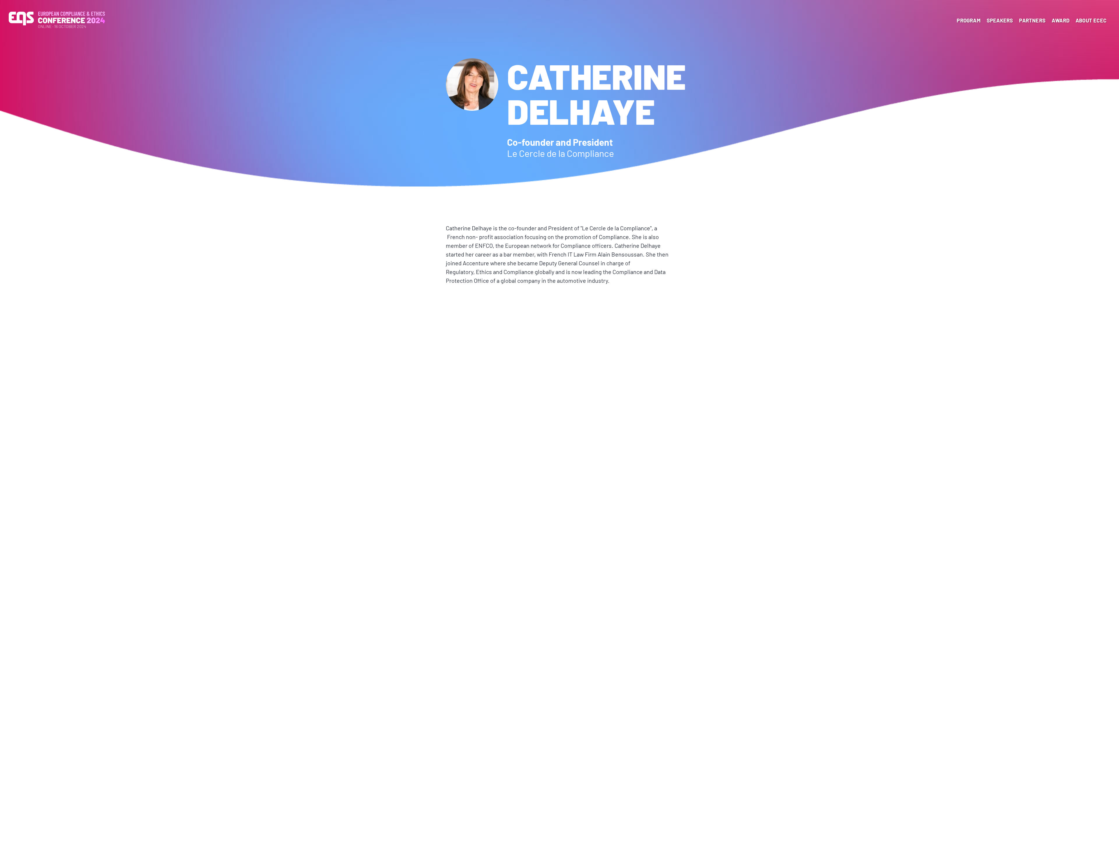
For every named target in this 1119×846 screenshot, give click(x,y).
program (968, 20)
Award (1060, 20)
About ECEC (1091, 20)
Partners (1032, 20)
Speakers (1000, 20)
